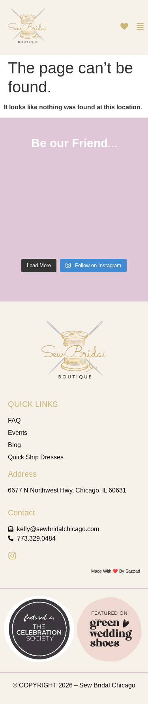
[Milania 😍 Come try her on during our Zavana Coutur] (36, 188)
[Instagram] (12, 555)
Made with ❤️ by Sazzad (115, 571)
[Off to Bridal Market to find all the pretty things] (36, 232)
